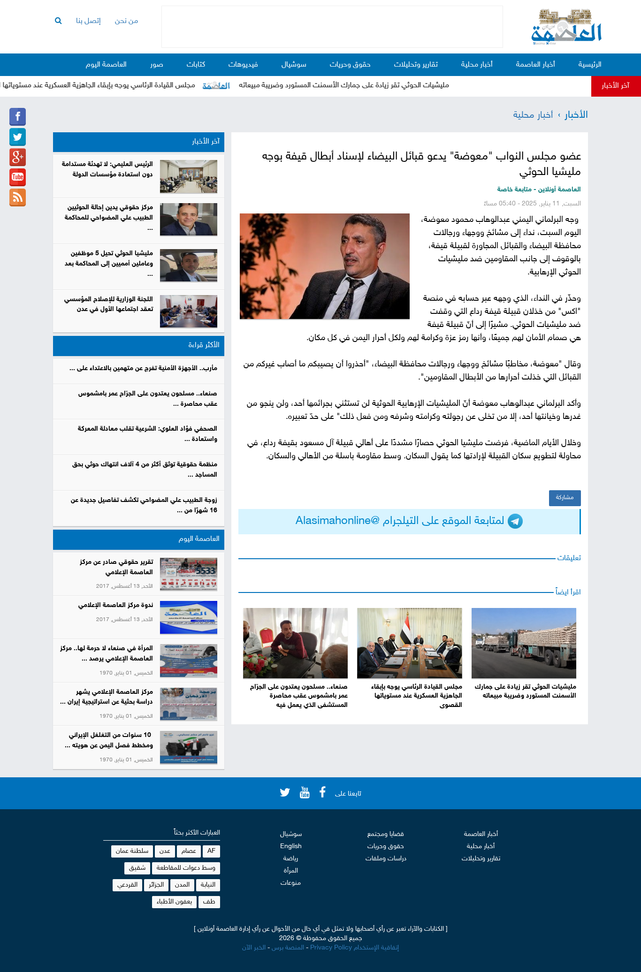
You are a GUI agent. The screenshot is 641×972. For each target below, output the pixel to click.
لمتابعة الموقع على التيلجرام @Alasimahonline (402, 521)
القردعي (127, 885)
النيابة (208, 885)
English (291, 846)
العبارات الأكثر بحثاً (197, 833)
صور (156, 65)
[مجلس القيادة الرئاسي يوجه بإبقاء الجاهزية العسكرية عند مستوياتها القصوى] (409, 643)
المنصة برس (288, 948)
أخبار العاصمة (535, 65)
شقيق (137, 868)
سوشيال (294, 65)
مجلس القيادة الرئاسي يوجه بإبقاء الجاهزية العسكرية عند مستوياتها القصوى (416, 696)
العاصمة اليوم (106, 65)
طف (209, 902)
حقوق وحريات (350, 65)
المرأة (291, 871)
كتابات (196, 65)
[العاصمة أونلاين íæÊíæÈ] (17, 177)
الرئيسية (590, 65)
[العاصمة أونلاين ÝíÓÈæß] (17, 117)
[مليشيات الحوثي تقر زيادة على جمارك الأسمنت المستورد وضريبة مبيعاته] (524, 643)
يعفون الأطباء (174, 902)
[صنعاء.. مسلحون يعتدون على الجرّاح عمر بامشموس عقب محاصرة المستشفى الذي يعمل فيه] (295, 643)
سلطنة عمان (132, 851)
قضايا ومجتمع (385, 834)
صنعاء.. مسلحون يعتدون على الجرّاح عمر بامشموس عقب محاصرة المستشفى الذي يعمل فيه (299, 696)
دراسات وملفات (386, 859)
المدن (182, 885)
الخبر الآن (254, 948)
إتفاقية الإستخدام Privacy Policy (354, 948)
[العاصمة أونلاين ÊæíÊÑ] (17, 137)
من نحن (126, 21)
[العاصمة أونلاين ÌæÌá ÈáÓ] (17, 157)
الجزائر (156, 885)
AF (211, 851)
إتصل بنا (88, 21)
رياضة (290, 859)
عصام (189, 851)
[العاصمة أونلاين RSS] (17, 197)
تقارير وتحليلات (416, 65)
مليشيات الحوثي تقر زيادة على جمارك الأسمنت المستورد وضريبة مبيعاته (362, 85)
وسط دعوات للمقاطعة (186, 868)
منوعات (291, 883)
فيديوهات (243, 65)
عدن (165, 851)
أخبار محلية (477, 65)
